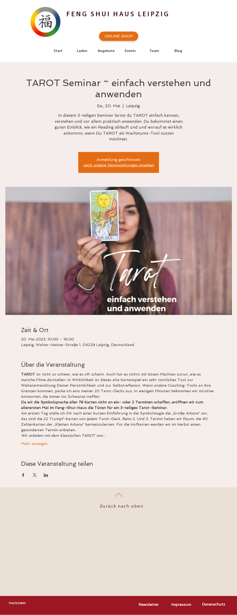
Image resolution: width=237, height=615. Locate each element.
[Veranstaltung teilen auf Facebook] (23, 475)
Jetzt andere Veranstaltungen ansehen (118, 165)
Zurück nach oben (121, 506)
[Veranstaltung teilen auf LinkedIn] (46, 475)
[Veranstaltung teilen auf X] (34, 475)
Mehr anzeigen (34, 443)
